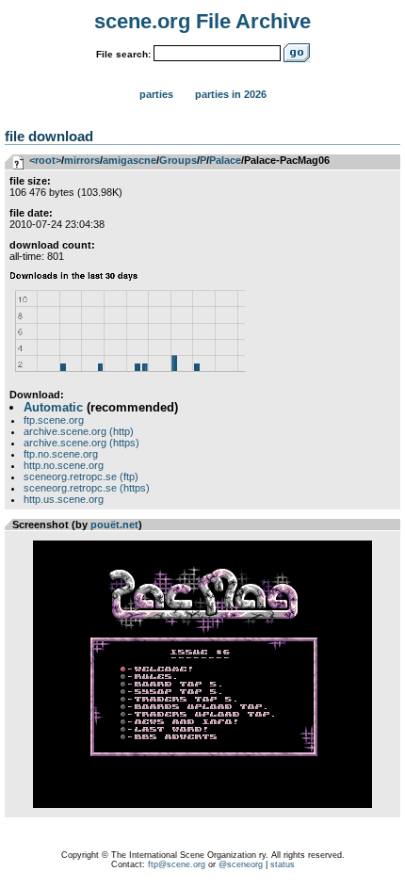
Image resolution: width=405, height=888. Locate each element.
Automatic (53, 407)
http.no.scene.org (64, 465)
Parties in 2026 (231, 94)
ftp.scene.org (54, 420)
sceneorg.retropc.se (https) (87, 487)
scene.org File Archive (202, 21)
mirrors (82, 160)
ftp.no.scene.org (61, 454)
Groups (178, 160)
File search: (123, 54)
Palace (225, 160)
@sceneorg (241, 864)
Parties (156, 94)
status (282, 864)
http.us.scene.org (64, 499)
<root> (45, 160)
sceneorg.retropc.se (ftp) (81, 476)
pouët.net (114, 524)
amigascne (129, 160)
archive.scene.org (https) (81, 442)
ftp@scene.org (176, 864)
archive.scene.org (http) (79, 431)
